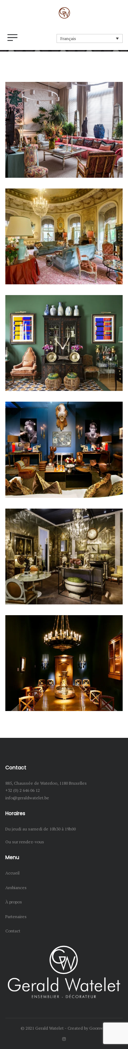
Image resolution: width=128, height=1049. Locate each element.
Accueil (12, 873)
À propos (13, 902)
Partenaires (16, 916)
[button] (90, 38)
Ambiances (16, 887)
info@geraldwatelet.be (27, 797)
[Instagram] (64, 1038)
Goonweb (98, 1028)
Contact (12, 930)
